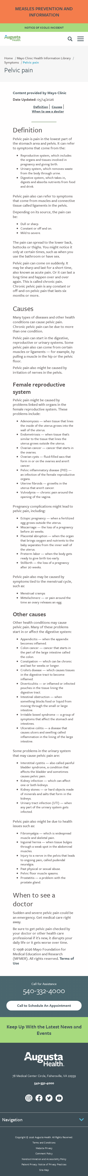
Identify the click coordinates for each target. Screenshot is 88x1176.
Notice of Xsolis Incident (44, 27)
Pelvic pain (31, 62)
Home (8, 58)
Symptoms (11, 62)
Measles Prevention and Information (44, 11)
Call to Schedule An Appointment (44, 1005)
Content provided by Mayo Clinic (39, 92)
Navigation (12, 1119)
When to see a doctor (48, 111)
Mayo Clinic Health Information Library (44, 58)
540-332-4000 (44, 990)
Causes (57, 106)
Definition (40, 106)
